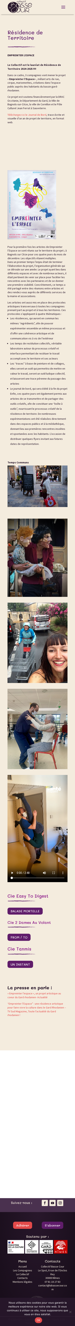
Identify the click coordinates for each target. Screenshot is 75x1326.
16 (57, 503)
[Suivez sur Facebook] (45, 1203)
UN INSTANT (20, 964)
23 (37, 506)
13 (48, 503)
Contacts (22, 1278)
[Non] (70, 1312)
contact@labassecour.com (52, 1287)
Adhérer (22, 1225)
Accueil (22, 1266)
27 (50, 506)
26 (47, 506)
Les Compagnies (22, 1270)
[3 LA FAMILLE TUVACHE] (38, 596)
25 (44, 506)
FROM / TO (19, 937)
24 (41, 506)
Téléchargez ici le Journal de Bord (27, 114)
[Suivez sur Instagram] (60, 1203)
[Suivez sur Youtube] (52, 1203)
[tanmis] (38, 768)
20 (27, 506)
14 (51, 503)
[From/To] (38, 682)
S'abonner (52, 1225)
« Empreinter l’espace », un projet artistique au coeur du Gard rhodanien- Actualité (34, 995)
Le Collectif (22, 1274)
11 (41, 503)
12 (44, 503)
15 (54, 503)
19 (24, 506)
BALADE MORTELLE (25, 911)
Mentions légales (22, 1282)
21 (31, 506)
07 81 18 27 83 (52, 1282)
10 (38, 503)
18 (64, 503)
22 (34, 506)
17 (61, 503)
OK (38, 1320)
